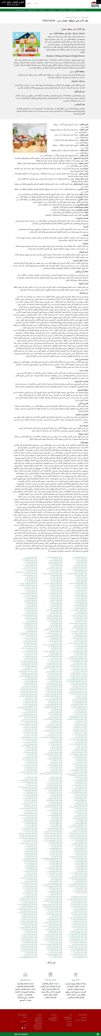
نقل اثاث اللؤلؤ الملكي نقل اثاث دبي (55, 815)
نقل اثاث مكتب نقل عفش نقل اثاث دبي (79, 921)
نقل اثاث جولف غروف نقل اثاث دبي (55, 701)
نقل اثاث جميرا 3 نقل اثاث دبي (81, 722)
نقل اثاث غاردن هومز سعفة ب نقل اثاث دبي (53, 687)
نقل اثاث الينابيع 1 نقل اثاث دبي (81, 859)
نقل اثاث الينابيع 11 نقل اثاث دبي (55, 861)
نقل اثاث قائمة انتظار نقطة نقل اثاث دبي (54, 805)
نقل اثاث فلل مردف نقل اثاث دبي (80, 772)
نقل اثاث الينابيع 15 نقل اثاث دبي (55, 863)
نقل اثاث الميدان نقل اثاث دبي (31, 848)
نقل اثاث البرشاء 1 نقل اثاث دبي (80, 565)
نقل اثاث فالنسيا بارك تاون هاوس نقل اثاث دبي (77, 878)
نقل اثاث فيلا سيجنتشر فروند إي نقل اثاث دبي (78, 833)
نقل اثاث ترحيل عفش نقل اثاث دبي (30, 930)
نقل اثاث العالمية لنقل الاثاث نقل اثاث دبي (28, 921)
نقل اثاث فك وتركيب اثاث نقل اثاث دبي (29, 914)
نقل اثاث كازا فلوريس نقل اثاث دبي (30, 638)
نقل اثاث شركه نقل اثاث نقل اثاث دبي (54, 897)
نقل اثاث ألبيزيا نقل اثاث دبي (81, 603)
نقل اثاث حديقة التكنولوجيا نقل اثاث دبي (79, 844)
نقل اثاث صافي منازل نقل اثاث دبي (80, 816)
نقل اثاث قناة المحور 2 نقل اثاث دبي (80, 712)
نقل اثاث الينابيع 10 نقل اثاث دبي (30, 861)
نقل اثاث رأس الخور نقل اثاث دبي (30, 806)
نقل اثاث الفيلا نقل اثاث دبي (31, 869)
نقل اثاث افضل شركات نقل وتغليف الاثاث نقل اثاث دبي (51, 944)
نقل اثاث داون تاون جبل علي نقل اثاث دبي (78, 656)
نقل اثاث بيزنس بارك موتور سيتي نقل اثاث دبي (52, 629)
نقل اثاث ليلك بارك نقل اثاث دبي (80, 740)
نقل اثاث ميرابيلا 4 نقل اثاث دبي (80, 767)
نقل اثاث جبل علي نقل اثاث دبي (30, 717)
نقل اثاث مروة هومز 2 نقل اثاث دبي (55, 752)
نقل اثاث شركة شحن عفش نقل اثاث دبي (29, 924)
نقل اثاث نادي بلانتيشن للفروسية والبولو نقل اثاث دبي (51, 858)
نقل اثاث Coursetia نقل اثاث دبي (30, 644)
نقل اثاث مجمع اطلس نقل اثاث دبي (80, 616)
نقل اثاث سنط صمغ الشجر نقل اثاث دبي (54, 557)
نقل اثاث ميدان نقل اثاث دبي (31, 755)
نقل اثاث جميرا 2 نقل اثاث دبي (56, 722)
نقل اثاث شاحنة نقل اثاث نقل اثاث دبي (29, 935)
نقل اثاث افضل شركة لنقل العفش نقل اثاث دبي (77, 934)
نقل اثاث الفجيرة (38, 1028)
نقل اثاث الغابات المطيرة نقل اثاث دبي (29, 859)
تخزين (70, 1014)
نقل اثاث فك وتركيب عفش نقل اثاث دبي (29, 929)
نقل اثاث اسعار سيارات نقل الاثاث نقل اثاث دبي (77, 947)
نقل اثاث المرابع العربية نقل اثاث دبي (29, 615)
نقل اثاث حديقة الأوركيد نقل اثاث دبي (79, 790)
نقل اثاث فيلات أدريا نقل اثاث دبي (80, 558)
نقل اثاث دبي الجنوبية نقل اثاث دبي (55, 717)
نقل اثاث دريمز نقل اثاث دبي (56, 658)
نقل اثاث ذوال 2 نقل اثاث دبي (31, 894)
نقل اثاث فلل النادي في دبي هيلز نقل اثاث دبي (77, 643)
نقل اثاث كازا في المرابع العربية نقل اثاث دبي (53, 636)
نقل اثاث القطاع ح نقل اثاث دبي (80, 821)
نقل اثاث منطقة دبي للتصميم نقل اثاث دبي (78, 659)
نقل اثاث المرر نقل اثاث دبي (81, 578)
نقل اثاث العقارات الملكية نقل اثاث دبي (29, 666)
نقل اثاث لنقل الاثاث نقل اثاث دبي (55, 902)
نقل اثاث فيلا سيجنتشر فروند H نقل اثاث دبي (78, 835)
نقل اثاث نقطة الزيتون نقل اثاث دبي (80, 788)
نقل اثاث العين (42, 10)
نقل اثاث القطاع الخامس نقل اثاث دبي (79, 825)
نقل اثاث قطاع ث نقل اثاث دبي (31, 826)
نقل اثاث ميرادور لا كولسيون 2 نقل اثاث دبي (53, 772)
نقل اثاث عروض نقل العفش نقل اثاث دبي (28, 939)
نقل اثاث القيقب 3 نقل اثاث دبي (30, 750)
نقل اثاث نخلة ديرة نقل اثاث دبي (55, 793)
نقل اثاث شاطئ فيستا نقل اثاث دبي (30, 623)
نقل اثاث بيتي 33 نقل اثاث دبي (81, 621)
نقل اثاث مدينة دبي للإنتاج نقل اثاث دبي (54, 671)
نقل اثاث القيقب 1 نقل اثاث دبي (55, 749)
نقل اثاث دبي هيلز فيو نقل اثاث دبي (80, 663)
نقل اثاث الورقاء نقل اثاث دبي (81, 600)
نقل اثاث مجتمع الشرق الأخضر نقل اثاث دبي (53, 706)
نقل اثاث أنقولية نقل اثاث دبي (56, 611)
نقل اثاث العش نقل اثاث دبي (56, 856)
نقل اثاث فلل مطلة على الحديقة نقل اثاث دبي (53, 696)
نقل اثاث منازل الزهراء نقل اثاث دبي (79, 891)
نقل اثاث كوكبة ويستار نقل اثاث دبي (30, 886)
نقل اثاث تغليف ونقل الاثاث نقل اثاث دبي (54, 945)
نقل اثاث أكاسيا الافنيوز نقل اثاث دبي (79, 557)
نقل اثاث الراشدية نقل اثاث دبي (30, 810)
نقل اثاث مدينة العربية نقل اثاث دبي (55, 641)
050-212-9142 (20, 1034)
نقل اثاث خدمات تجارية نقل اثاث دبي (29, 955)
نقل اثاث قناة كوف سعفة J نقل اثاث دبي (54, 633)
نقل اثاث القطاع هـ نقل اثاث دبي (55, 821)
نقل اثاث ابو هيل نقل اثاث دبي (31, 557)
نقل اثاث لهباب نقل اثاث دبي (31, 740)
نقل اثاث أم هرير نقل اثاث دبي (81, 644)
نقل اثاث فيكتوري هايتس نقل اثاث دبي (79, 879)
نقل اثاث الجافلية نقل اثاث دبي (81, 572)
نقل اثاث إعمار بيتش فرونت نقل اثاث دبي (78, 677)
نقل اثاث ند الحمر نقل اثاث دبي (56, 782)
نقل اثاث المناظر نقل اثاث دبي (81, 868)
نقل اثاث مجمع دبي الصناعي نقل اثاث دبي (28, 664)
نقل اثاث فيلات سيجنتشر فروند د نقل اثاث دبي (53, 833)
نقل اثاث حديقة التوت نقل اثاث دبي (80, 780)
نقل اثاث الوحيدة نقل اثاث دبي (56, 603)
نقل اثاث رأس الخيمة (20, 10)
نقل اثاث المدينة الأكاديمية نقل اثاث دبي (29, 558)
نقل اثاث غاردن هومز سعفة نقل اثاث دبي (29, 687)
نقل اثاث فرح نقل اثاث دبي (56, 720)
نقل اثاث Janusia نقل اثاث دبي (56, 715)
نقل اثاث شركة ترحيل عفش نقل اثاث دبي (53, 937)
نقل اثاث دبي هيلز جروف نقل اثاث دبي (54, 663)
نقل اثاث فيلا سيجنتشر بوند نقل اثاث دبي (79, 831)
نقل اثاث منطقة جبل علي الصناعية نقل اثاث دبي (52, 719)
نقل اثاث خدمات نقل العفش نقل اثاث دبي (28, 911)
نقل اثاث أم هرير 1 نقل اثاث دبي (55, 874)
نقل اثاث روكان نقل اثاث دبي (81, 815)
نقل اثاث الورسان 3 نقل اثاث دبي (55, 601)
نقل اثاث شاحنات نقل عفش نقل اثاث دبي (53, 934)
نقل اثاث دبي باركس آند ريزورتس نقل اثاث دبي (27, 671)
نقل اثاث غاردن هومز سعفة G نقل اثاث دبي (28, 691)
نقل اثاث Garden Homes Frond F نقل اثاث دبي (78, 689)
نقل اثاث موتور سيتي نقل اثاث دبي (30, 659)
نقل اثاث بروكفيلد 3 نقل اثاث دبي (55, 626)
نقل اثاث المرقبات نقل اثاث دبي (55, 570)
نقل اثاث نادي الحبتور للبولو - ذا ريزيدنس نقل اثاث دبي (26, 572)
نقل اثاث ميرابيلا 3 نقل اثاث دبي (55, 767)
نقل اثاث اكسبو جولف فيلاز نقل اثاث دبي (54, 679)
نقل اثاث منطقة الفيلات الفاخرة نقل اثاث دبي (78, 744)
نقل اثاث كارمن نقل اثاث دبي (31, 636)
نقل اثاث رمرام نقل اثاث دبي (56, 811)
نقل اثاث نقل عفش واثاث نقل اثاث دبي (29, 934)
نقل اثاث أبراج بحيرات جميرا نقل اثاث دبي (28, 720)
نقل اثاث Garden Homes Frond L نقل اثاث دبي (78, 692)
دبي (79, 17)
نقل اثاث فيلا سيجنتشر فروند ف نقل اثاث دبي (28, 835)
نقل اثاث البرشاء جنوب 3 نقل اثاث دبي (79, 568)
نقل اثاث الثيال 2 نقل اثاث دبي (81, 596)
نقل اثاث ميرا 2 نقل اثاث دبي (31, 762)
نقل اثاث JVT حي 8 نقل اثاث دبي (30, 735)
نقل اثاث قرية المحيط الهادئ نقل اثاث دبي (78, 792)
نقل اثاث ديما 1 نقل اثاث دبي (56, 648)
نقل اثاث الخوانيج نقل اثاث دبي (56, 575)
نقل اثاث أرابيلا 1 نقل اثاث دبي (31, 613)
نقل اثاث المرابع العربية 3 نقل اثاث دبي (79, 615)
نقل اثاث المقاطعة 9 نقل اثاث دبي (55, 654)
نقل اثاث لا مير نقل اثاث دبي (56, 739)
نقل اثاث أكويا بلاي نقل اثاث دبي (30, 562)
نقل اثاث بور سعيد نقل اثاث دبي (80, 649)
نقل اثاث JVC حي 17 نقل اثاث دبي (80, 729)
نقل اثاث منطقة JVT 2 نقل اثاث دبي (30, 732)
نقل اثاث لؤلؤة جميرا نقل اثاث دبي (80, 800)
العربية (35, 3)
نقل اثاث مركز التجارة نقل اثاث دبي (55, 677)
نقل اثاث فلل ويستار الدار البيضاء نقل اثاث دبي (77, 884)
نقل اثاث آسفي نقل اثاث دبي (56, 816)
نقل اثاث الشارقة (72, 10)
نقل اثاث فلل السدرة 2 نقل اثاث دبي (54, 830)
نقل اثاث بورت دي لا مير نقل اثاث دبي (29, 803)
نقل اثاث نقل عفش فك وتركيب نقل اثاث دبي (78, 917)
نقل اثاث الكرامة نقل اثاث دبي (81, 735)
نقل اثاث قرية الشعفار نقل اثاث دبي (55, 593)
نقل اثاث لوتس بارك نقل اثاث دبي (55, 744)
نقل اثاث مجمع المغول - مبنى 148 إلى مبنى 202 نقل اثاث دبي (50, 774)
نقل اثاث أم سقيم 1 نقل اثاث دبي (55, 876)
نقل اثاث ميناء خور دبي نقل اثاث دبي (54, 659)
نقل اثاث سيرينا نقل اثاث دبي (56, 826)
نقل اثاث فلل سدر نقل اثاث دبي (30, 639)
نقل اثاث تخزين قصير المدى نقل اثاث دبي (78, 954)
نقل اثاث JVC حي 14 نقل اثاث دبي (80, 725)
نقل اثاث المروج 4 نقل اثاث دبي (55, 853)
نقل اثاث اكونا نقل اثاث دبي (56, 558)
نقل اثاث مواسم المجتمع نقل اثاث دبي (29, 821)
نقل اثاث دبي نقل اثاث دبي (31, 629)
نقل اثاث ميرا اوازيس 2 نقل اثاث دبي (29, 765)
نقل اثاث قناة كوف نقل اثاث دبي (55, 631)
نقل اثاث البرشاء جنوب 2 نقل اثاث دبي (54, 568)
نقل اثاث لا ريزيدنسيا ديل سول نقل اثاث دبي (78, 739)
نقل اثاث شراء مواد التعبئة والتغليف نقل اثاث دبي (27, 957)
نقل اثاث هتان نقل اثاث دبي (56, 709)
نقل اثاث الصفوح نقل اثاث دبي (81, 593)
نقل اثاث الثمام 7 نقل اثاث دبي (56, 596)
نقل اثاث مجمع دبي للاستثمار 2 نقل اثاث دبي (78, 666)
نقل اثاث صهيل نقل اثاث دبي (56, 818)
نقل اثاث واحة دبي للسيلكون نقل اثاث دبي (78, 672)
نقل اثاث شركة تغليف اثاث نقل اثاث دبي (54, 909)
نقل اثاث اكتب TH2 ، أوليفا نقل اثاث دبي (79, 873)
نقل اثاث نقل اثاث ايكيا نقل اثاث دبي (79, 907)
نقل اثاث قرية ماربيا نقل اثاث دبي (55, 750)
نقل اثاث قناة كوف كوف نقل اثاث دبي (79, 633)
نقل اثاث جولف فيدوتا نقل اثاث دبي (55, 702)
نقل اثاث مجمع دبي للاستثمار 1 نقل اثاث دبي (53, 666)
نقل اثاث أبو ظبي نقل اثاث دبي (56, 697)
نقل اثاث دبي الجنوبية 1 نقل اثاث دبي (54, 674)
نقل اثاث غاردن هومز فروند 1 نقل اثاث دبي (78, 691)
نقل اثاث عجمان (52, 10)
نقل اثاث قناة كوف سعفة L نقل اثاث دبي (29, 634)
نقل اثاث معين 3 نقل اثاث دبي (31, 747)
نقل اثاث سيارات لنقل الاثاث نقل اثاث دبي (78, 932)
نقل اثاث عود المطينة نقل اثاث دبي (30, 792)
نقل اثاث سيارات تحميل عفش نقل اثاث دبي (78, 935)
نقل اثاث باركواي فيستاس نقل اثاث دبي (54, 800)
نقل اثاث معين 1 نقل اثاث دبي (56, 745)
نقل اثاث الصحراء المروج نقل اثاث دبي (29, 818)
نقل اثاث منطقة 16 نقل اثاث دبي (80, 653)
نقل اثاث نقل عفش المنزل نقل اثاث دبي (79, 930)
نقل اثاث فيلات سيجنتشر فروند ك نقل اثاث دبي (77, 836)
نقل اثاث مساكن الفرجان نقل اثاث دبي (79, 752)
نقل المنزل (54, 1017)
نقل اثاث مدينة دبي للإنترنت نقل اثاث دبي (78, 664)
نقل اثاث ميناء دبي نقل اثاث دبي (55, 661)
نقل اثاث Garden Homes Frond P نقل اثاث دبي (28, 696)
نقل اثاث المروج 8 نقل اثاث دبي (80, 854)
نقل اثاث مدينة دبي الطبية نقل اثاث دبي (79, 661)
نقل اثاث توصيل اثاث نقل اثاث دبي (55, 911)
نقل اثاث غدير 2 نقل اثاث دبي (31, 697)
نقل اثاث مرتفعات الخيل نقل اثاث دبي (29, 575)
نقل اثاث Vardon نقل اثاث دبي (31, 879)
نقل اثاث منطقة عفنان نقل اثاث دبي (30, 560)
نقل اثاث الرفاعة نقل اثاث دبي (81, 585)
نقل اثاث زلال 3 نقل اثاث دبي (56, 894)
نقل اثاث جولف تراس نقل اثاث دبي (30, 702)
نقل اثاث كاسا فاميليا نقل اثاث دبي (80, 636)
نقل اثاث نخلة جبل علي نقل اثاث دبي (79, 793)
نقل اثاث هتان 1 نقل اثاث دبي (81, 709)
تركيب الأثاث (69, 1025)
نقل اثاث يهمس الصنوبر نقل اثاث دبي (54, 887)
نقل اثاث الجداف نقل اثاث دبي (56, 572)
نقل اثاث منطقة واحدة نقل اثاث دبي (30, 656)
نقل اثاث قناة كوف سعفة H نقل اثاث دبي (78, 631)
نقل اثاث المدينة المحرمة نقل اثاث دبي (54, 686)
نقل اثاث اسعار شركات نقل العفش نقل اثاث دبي (77, 899)
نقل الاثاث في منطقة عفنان (71, 17)
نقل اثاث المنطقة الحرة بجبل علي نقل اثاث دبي (27, 715)
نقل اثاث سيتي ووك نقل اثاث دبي (80, 641)
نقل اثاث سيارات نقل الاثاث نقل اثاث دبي (54, 914)
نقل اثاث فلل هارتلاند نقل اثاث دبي (80, 849)
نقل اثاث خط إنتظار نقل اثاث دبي (80, 798)
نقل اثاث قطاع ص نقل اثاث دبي (30, 825)
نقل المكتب (69, 1023)
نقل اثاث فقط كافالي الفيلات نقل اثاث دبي (53, 727)
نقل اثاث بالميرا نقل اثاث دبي (56, 795)
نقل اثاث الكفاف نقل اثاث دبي (81, 575)
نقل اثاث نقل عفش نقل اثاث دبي (30, 896)
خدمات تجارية (69, 1021)
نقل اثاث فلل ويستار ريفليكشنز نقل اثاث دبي (53, 886)
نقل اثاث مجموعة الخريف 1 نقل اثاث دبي (54, 618)
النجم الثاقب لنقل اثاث (12, 3)
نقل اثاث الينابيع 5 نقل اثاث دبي (81, 864)
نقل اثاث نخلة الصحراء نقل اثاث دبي (30, 651)
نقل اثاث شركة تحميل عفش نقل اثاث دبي (28, 945)
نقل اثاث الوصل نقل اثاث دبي (31, 603)
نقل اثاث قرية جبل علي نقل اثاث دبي (29, 714)
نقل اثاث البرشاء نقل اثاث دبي (56, 565)
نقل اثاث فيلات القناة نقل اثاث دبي (80, 634)
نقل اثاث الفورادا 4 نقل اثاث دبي (80, 606)
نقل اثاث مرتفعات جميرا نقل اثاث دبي (54, 724)
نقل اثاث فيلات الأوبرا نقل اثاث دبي (30, 790)
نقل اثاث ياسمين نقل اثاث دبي (56, 889)
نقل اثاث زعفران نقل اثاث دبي (31, 816)
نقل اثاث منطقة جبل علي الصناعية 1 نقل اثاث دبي (77, 719)
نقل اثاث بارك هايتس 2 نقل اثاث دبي (54, 798)
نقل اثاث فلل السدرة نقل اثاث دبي (30, 830)
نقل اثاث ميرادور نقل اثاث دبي (56, 770)
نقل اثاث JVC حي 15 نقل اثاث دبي (55, 729)
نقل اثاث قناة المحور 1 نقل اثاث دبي (55, 712)
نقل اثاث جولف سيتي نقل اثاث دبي (30, 701)
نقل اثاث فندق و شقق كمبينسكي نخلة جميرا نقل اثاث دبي (50, 737)
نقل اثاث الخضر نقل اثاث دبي (56, 849)
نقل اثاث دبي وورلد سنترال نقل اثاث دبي (29, 674)
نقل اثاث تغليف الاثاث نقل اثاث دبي (80, 911)
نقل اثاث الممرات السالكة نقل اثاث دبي (54, 682)
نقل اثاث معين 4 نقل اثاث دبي (56, 747)
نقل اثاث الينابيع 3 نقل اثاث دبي (31, 864)
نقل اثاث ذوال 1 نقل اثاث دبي (81, 892)
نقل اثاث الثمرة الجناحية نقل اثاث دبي (79, 818)
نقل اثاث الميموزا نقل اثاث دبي (81, 758)
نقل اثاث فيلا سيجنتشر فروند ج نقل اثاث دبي (53, 836)
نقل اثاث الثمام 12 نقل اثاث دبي (30, 595)
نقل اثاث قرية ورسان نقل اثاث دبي (30, 884)
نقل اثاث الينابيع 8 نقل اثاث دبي (81, 866)
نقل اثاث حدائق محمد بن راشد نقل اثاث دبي (78, 775)
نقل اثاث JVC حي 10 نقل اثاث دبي (80, 727)
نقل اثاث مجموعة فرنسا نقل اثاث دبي (79, 686)
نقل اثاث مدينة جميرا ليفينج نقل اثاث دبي (29, 745)
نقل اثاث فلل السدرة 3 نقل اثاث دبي (79, 830)
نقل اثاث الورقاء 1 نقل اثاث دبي (80, 598)
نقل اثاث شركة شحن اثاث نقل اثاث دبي (29, 917)
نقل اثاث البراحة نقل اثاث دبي (81, 563)
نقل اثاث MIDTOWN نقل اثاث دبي (80, 757)
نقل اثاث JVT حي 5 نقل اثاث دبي (30, 734)
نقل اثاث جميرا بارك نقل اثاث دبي (30, 725)
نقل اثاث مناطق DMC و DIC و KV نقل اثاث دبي (52, 656)
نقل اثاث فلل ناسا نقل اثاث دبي (80, 783)
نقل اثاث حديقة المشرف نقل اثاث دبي (29, 782)
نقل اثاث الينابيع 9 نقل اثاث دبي (31, 868)
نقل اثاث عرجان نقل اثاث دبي (31, 616)
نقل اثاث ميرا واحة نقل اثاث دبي (55, 763)
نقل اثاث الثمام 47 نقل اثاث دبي (80, 595)
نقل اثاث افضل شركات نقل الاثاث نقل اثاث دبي (52, 901)
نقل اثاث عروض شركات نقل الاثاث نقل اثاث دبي (52, 906)
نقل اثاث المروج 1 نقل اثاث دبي (55, 851)
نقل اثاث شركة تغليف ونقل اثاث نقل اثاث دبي (28, 907)
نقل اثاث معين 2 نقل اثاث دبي (81, 745)
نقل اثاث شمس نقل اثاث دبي (31, 844)
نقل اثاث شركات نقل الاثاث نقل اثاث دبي (54, 896)
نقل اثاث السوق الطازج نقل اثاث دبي (54, 848)
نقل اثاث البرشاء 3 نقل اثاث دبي (55, 567)
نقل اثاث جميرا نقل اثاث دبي (81, 720)
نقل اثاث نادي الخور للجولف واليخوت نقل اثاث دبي (52, 644)
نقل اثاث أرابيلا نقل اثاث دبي (81, 611)
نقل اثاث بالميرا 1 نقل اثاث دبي (81, 795)
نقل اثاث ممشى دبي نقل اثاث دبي (80, 671)
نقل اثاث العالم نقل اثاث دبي (81, 869)
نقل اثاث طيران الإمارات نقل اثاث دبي (29, 679)
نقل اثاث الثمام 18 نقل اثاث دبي (55, 595)
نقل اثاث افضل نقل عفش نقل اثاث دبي (29, 949)
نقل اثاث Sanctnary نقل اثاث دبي (30, 820)
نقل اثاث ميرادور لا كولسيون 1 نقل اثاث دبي (28, 772)
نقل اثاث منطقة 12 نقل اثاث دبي (55, 653)
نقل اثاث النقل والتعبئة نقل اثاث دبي (80, 957)
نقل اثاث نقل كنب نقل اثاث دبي (55, 942)
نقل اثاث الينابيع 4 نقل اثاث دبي (56, 864)
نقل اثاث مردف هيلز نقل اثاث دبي (30, 773)
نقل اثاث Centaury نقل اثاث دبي (55, 639)
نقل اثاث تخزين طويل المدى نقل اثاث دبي (53, 954)
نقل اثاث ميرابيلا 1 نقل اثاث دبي (80, 765)
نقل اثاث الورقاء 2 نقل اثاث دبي (30, 600)
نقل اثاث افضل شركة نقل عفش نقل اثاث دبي (28, 899)
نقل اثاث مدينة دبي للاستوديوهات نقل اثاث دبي (28, 676)
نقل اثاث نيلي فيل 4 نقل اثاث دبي (80, 714)
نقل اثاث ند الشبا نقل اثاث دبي (81, 782)
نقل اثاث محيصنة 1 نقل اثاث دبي (80, 777)
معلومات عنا (39, 1014)
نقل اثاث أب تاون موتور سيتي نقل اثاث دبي (28, 878)
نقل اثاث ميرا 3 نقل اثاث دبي (56, 762)
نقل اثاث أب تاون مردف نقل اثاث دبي (79, 876)
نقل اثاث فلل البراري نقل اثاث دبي (30, 565)
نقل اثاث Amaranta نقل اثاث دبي (30, 608)
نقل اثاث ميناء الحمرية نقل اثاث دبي (30, 709)
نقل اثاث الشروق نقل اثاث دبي (81, 828)
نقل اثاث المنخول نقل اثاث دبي (31, 578)
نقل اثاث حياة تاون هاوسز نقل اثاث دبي (29, 712)
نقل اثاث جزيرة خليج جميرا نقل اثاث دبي (29, 648)
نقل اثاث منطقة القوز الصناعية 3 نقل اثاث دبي (78, 583)
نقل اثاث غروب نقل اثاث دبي (81, 697)
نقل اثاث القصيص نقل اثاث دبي (56, 585)
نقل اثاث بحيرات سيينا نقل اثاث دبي (30, 831)
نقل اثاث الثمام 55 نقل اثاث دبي (30, 596)
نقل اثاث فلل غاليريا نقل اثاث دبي (80, 848)
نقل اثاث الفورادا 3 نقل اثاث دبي (55, 606)
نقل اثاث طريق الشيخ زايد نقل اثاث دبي (54, 828)
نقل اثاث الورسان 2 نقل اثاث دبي (30, 601)
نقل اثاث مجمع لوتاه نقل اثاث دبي (30, 744)
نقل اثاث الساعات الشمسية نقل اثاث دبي (54, 868)
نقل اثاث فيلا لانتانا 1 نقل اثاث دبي (30, 881)
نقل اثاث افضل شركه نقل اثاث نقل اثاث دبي (53, 929)
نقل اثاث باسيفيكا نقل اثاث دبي (31, 793)
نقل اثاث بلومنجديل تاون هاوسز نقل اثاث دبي (78, 623)
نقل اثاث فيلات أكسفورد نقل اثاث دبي (54, 792)
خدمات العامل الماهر (52, 1018)
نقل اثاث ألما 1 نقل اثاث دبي (31, 605)
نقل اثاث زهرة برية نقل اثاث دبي (30, 889)
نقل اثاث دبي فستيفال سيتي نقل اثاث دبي (28, 661)
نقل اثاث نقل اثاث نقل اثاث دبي (30, 952)
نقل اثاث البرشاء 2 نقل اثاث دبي (30, 567)
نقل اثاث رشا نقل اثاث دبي (56, 808)
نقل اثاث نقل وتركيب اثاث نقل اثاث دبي (79, 912)
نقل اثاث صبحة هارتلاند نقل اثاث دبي (30, 841)
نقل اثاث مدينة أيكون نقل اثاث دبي (80, 618)
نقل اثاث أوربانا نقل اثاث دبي (56, 878)
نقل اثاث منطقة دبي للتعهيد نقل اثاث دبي (79, 669)
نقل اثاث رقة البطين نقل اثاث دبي (30, 813)
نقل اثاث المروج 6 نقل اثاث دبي (30, 854)
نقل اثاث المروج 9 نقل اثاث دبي (30, 856)
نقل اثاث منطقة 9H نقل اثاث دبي (80, 654)
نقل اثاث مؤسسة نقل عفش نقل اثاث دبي (28, 919)
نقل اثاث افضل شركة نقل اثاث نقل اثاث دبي (53, 899)
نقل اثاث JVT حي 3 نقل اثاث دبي (55, 732)
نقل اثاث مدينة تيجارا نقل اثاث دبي (30, 871)
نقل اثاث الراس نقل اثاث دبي (56, 588)
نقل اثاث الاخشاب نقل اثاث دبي (55, 869)
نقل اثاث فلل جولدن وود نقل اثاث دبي (79, 699)
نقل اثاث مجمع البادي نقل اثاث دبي (55, 563)
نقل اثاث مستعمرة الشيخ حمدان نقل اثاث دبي (78, 826)
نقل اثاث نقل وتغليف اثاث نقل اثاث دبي (29, 902)
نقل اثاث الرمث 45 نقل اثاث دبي (30, 588)
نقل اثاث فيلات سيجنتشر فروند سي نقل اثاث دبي (27, 833)
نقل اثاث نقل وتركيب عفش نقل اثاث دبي (54, 949)
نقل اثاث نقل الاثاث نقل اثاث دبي (55, 952)
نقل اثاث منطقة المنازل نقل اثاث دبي (54, 871)
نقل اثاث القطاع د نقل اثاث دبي (56, 825)
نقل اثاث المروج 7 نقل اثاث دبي (55, 854)
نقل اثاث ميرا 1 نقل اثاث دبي (81, 760)
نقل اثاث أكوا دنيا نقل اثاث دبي (31, 611)
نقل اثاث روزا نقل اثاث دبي (81, 813)
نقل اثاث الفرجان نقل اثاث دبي (31, 570)
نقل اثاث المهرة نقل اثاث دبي (31, 577)
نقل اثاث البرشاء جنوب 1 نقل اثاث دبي (29, 568)
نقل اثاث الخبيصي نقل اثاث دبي (31, 573)
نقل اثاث (24, 1017)
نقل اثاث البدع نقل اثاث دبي (31, 563)
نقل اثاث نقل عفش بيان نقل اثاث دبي (54, 930)
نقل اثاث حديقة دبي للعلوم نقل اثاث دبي (54, 672)
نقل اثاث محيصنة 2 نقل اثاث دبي (55, 777)
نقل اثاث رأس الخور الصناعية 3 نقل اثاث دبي (28, 808)
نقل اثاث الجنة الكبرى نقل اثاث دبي (80, 702)
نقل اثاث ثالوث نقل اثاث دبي (81, 871)
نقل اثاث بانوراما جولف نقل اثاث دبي (79, 701)
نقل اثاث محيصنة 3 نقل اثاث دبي (30, 778)
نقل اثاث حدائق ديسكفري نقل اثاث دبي (79, 651)
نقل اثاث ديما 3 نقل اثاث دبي (31, 649)
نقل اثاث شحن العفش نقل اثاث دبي (55, 932)
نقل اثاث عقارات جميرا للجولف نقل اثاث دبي (28, 724)
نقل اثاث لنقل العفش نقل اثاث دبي (80, 909)
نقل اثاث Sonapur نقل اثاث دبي (81, 841)
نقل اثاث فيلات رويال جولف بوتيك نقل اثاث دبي (27, 815)
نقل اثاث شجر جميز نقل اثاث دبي (55, 844)
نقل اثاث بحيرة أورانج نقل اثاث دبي (55, 790)
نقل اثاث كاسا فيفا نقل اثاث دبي (55, 638)
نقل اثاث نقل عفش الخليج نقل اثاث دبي (54, 919)
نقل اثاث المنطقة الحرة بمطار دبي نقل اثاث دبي (77, 658)
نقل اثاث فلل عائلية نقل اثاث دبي (30, 684)
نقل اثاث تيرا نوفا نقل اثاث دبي (31, 846)
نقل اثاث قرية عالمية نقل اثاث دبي (30, 699)
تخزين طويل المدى (68, 1017)
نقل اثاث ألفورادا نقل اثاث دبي (31, 606)
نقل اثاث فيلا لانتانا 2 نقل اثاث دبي (55, 881)
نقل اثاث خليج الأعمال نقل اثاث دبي (80, 628)
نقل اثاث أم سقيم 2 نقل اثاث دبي (30, 876)
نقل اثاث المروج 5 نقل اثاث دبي (80, 853)
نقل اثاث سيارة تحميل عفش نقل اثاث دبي (28, 950)
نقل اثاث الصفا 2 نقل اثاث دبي (81, 591)
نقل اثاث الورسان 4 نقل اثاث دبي (80, 601)
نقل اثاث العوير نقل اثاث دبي (81, 562)
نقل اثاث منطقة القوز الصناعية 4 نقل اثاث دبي (28, 585)
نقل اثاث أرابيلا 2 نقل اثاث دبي (56, 613)
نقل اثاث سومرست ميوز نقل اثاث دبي (54, 841)
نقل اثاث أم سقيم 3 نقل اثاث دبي (30, 628)
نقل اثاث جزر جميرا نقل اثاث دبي (80, 724)
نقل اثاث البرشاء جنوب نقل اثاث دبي (79, 567)
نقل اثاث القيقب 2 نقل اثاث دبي (80, 749)
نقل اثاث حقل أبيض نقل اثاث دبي (80, 887)
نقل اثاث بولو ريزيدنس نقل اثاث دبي (55, 801)
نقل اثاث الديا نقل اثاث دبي (56, 846)
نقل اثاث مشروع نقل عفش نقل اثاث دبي (29, 937)
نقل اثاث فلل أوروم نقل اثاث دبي (30, 618)
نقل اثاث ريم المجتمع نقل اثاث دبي (30, 811)
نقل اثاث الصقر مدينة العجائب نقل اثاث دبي (78, 682)
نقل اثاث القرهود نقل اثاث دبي (31, 677)
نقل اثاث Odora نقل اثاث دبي (81, 787)
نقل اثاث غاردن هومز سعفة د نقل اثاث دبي (28, 689)
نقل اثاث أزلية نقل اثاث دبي (31, 620)
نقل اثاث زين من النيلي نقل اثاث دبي (29, 892)
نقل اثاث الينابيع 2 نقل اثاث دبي (81, 863)
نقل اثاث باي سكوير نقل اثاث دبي (55, 621)
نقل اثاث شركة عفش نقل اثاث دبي (55, 927)
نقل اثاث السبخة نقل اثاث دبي (31, 591)
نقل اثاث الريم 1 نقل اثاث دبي (81, 588)
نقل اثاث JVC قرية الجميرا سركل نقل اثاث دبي (52, 730)
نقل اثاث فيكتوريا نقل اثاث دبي (56, 879)
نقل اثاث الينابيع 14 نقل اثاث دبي (30, 863)
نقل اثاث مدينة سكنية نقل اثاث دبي (80, 811)
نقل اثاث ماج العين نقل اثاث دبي (30, 654)
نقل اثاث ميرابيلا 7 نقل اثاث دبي (80, 768)
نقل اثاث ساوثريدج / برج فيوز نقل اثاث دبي (28, 843)
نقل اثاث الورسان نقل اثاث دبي (31, 658)
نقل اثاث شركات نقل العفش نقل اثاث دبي (28, 897)
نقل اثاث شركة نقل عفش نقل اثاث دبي (79, 896)
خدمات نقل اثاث (53, 1020)
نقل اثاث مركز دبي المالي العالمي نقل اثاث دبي (52, 651)
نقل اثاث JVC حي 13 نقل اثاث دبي (30, 729)
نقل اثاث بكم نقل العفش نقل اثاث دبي (79, 914)
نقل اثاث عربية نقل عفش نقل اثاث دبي (54, 912)
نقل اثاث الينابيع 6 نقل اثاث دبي (31, 866)
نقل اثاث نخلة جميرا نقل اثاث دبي (30, 858)
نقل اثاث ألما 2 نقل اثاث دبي (56, 605)
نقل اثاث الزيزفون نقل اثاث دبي (80, 620)
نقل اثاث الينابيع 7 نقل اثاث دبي (56, 866)
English (29, 3)
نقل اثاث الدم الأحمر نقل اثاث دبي (30, 643)
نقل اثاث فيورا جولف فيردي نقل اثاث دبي (78, 684)
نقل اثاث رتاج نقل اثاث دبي (56, 813)
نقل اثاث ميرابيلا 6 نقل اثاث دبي (55, 768)
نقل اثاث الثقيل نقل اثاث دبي (81, 801)
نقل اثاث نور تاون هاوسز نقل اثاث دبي (79, 785)
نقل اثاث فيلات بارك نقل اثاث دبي (30, 800)
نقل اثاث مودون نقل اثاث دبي (31, 777)
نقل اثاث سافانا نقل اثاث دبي (81, 820)
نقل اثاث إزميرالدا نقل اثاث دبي (55, 681)
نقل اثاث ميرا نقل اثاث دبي (56, 760)
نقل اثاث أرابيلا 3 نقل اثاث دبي (81, 613)
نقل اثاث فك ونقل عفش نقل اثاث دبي (79, 944)
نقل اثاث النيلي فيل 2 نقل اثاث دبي (55, 714)
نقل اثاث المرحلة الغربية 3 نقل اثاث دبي (79, 706)
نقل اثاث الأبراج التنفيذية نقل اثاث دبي (29, 682)
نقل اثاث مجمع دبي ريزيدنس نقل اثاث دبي (28, 672)
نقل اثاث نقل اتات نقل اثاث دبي (80, 929)
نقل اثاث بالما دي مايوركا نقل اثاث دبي (29, 795)
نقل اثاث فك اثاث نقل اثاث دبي (31, 932)
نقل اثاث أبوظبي (62, 10)
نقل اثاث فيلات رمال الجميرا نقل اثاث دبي (53, 725)
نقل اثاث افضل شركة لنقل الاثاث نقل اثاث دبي (27, 927)
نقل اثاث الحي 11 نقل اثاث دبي (31, 653)
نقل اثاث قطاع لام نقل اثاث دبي (30, 681)
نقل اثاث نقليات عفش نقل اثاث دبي (30, 942)
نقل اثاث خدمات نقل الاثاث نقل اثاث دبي (79, 904)
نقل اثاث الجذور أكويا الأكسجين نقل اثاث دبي (53, 859)
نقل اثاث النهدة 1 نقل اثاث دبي (81, 580)
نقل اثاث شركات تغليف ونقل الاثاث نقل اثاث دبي (27, 909)
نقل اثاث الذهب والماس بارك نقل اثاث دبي (53, 699)
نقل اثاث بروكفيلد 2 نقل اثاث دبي (30, 626)
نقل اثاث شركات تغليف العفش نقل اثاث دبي (53, 935)
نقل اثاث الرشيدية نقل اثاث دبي (80, 808)
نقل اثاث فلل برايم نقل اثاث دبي (55, 803)
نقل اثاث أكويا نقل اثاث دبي (81, 560)
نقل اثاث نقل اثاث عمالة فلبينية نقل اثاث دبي (78, 939)
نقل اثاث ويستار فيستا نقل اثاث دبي (30, 887)
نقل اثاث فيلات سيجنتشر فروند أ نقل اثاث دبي (53, 831)
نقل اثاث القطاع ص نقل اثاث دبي (80, 823)
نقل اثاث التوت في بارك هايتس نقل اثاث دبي (28, 780)
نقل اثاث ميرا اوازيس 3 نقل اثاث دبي (54, 765)
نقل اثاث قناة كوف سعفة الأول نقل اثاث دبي (28, 633)
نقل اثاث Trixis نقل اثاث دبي (31, 873)
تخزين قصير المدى (68, 1018)
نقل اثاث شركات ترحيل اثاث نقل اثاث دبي (53, 940)
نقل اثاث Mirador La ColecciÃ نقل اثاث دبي (78, 770)
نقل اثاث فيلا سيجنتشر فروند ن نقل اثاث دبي (78, 838)
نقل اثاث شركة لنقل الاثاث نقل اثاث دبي (29, 906)
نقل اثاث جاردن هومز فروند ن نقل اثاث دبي (53, 694)
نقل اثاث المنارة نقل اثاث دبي (81, 577)
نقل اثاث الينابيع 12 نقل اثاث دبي (80, 861)
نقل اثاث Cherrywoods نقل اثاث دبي (30, 641)
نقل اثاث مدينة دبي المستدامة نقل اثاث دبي (78, 676)
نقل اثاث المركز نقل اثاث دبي (81, 846)
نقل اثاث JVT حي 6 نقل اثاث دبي (55, 734)
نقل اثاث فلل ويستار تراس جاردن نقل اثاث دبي (77, 886)
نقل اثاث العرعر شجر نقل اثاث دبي (30, 727)
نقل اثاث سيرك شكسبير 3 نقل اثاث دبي (29, 828)
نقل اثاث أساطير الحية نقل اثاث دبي (55, 742)
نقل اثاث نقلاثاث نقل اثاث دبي (56, 916)
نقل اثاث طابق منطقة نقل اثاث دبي (80, 626)
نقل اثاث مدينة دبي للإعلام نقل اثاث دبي (29, 669)
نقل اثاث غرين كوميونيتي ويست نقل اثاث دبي (53, 707)
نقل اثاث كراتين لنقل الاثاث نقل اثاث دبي (79, 950)
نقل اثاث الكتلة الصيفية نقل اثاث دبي (79, 843)
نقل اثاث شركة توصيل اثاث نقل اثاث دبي (29, 947)
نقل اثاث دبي (82, 10)
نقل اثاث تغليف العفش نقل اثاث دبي (54, 921)
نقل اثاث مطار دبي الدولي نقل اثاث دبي (54, 664)
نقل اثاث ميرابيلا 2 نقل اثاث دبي (30, 767)
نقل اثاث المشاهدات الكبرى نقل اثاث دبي (79, 704)
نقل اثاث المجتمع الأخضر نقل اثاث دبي (29, 706)
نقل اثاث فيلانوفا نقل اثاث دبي (81, 881)
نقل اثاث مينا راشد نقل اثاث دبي (30, 760)
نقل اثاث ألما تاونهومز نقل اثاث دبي (80, 605)
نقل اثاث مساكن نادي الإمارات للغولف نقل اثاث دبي (76, 679)
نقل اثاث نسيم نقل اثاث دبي (31, 785)
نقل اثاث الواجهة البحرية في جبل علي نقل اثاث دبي (51, 884)
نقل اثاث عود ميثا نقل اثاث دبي (31, 610)
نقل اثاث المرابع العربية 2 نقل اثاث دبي (54, 615)
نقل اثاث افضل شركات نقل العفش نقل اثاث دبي (27, 904)
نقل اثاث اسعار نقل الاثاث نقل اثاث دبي (29, 916)
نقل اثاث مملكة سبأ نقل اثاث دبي (80, 737)
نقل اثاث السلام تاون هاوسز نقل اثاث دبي (29, 593)
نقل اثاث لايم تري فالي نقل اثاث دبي (30, 742)
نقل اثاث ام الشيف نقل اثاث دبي (30, 874)
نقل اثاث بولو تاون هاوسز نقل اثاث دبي (79, 858)
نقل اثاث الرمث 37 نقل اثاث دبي (55, 586)
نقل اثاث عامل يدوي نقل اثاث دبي (80, 952)
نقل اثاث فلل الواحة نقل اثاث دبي (55, 598)
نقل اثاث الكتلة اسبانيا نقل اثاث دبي (55, 843)
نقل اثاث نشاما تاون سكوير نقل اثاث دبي (54, 787)
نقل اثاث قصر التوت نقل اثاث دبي (55, 780)
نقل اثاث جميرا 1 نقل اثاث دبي (31, 722)
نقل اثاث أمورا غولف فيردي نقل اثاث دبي (54, 610)
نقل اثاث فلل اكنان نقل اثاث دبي (55, 560)
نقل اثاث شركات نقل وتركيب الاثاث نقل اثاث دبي (52, 904)
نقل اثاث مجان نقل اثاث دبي (31, 749)
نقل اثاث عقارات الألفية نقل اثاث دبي (29, 758)
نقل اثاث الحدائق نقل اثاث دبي (31, 849)
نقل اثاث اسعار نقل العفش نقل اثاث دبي (79, 902)
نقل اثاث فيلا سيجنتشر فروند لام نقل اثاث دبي (28, 838)
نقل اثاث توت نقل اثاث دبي (81, 778)
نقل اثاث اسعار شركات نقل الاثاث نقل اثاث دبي (52, 922)
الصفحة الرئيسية (85, 17)
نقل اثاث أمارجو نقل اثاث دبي (56, 608)
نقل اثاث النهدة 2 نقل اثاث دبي (56, 580)
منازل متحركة (54, 1014)
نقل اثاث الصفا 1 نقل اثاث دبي (56, 591)
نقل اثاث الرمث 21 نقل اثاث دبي (30, 586)
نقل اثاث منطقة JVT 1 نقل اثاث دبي (80, 730)
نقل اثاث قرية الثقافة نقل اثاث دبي (30, 646)
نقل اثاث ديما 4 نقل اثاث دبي (56, 649)
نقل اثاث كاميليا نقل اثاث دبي (31, 631)
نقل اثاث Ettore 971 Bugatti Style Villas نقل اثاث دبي (76, 681)
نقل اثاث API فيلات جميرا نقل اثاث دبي (79, 610)
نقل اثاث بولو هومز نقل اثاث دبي (30, 801)
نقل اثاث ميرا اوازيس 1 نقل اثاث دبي (79, 763)
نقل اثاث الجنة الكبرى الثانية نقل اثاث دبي (53, 704)
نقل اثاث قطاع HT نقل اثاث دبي (30, 823)
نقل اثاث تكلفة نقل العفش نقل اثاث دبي (79, 919)
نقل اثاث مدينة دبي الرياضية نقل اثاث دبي (78, 674)
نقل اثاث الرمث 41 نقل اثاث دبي (80, 586)
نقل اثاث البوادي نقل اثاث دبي (31, 621)
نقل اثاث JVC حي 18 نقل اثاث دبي (30, 730)
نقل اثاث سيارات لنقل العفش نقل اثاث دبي (28, 922)
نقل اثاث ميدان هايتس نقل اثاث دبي (30, 757)
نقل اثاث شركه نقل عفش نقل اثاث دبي (79, 897)
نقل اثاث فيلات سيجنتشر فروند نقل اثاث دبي (28, 836)
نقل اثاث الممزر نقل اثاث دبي (56, 577)
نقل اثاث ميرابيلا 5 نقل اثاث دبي (30, 768)
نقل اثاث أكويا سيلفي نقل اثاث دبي (55, 562)
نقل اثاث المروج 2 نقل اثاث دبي (80, 851)
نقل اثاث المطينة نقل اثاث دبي (31, 580)
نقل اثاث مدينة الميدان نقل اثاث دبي (80, 755)
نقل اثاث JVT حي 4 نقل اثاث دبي (80, 732)
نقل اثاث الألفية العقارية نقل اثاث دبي (54, 758)
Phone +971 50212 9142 (80, 1020)
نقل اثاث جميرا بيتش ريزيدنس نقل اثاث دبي (78, 715)
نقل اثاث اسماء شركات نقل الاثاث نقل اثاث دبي (77, 945)
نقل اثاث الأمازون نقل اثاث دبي (81, 608)
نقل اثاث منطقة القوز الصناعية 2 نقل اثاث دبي (53, 583)
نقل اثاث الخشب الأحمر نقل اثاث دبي (54, 810)
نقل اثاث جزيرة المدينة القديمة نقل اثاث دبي (78, 856)
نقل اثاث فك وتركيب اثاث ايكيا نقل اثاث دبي (78, 940)
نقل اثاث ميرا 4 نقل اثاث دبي (81, 762)
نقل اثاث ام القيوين (32, 10)
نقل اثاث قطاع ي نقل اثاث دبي (56, 823)
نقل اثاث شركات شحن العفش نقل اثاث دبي (78, 937)
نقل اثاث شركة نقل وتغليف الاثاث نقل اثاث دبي (52, 939)
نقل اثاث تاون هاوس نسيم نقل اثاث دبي (54, 785)
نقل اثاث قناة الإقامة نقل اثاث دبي (55, 634)
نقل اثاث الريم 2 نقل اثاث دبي (31, 590)
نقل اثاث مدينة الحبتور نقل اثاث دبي (80, 570)
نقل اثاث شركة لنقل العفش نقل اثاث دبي (78, 906)
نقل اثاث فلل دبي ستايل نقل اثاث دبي (54, 676)
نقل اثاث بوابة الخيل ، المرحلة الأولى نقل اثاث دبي (52, 573)
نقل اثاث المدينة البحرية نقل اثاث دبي (79, 750)
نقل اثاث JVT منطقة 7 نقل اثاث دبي (80, 734)
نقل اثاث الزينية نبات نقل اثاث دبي (55, 892)
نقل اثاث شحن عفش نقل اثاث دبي (80, 916)
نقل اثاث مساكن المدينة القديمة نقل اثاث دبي (53, 788)
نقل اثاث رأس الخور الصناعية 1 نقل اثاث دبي (78, 806)
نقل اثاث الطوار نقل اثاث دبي (31, 598)
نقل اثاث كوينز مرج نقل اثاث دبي (30, 805)
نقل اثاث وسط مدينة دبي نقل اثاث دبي (54, 628)
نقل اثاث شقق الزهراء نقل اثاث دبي (55, 891)
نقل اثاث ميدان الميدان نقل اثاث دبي (55, 755)
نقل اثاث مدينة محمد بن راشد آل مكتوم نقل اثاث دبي (76, 773)
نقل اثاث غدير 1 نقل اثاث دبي (81, 696)
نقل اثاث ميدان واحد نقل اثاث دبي (55, 757)
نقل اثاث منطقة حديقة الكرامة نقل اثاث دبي (28, 737)
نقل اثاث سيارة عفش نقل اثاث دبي (55, 950)
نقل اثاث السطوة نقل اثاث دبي (56, 820)
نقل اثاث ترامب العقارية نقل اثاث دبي (54, 873)
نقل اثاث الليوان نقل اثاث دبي (81, 742)
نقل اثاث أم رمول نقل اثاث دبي (80, 874)
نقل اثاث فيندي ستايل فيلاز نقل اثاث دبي (54, 684)
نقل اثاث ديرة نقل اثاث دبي (56, 643)
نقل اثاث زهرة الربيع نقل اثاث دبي (80, 803)
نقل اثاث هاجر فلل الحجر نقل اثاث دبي (79, 707)
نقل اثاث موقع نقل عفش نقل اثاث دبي (54, 947)
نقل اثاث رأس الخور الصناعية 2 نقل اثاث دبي (53, 806)
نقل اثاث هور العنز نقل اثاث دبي (80, 639)
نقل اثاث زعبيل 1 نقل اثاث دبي (81, 889)
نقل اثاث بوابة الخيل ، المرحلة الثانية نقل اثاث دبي (77, 573)
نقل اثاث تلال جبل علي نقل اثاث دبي (30, 719)
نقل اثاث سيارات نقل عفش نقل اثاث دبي (29, 901)
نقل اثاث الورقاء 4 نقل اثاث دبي (55, 600)
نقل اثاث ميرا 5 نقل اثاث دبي (31, 763)
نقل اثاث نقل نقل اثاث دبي (56, 957)
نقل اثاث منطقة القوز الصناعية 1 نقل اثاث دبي (28, 583)
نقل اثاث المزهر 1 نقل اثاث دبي (55, 578)
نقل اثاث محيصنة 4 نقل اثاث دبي (55, 778)
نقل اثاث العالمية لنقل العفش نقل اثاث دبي (78, 949)
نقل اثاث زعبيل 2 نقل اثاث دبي (31, 891)
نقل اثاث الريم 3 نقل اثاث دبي (56, 590)
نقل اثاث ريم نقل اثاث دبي (81, 810)
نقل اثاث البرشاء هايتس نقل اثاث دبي (54, 620)
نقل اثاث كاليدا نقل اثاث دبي (81, 629)
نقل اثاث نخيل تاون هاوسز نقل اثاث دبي (54, 783)
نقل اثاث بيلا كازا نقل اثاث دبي (56, 623)
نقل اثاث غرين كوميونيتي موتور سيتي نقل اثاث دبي (27, 707)
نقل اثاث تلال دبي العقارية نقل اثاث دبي (29, 663)
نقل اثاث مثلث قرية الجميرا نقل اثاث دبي (54, 735)
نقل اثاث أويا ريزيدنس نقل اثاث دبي (30, 788)
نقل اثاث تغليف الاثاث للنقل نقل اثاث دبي (78, 942)
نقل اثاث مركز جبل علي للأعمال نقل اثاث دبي (78, 717)
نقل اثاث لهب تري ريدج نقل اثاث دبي (29, 686)
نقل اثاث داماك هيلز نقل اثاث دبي (55, 646)
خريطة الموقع (23, 1021)
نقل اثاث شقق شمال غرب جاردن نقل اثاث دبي (27, 787)
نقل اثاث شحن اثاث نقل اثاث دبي (55, 917)
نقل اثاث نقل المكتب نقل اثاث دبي (55, 955)
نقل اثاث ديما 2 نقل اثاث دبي (81, 648)
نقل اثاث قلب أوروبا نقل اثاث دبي (30, 851)
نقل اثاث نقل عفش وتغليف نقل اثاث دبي (29, 940)
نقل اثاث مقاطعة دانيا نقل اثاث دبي (80, 646)
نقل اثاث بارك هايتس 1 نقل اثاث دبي (30, 798)
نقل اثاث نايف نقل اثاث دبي (31, 783)
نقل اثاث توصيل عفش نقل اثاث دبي (55, 924)
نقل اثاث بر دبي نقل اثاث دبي (56, 669)
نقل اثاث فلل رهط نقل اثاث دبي (80, 805)
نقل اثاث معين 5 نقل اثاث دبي (81, 747)
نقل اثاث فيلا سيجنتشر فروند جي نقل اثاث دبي (52, 835)
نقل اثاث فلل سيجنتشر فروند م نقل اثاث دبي (53, 838)
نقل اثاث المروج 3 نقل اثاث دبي (30, 853)
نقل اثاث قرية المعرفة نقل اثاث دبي (30, 739)
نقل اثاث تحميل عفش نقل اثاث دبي (80, 922)
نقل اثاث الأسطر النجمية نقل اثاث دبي (54, 616)
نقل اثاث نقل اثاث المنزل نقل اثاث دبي (79, 927)
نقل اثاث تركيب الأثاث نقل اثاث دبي (80, 955)
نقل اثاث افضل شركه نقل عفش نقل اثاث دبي (53, 907)
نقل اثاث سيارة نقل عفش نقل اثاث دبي (79, 901)
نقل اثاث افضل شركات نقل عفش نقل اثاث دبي (27, 912)
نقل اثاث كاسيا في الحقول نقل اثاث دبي (79, 638)
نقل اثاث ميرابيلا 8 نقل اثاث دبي (30, 770)
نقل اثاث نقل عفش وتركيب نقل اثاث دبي (29, 944)
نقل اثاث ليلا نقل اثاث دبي (57, 740)
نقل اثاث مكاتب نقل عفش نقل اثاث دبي (79, 924)
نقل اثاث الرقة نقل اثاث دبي (81, 590)
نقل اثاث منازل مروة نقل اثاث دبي (30, 752)
